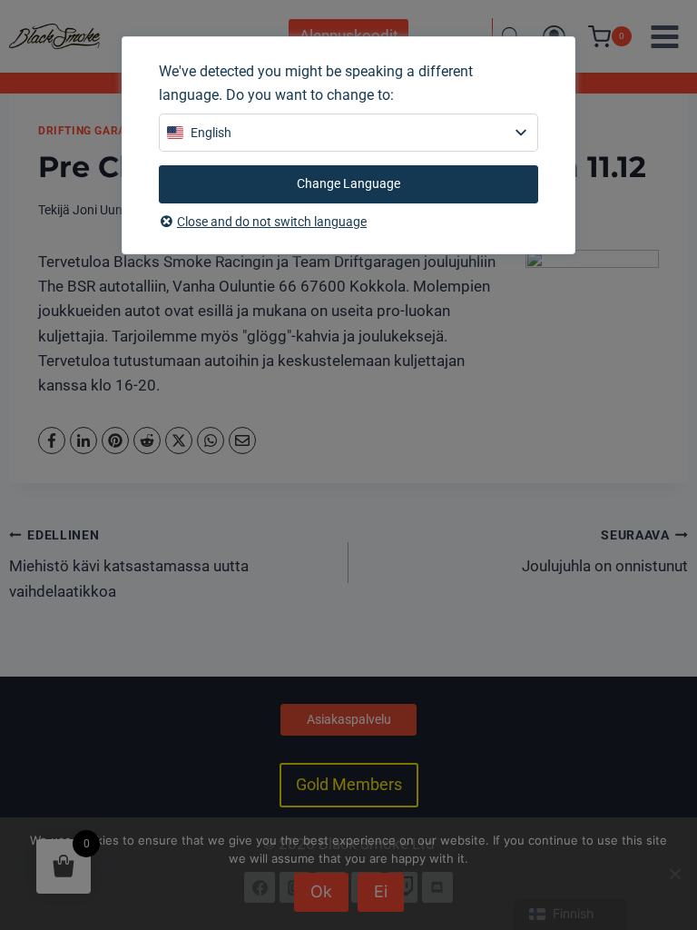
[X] (178, 440)
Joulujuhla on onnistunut (605, 552)
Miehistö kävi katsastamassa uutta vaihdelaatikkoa (129, 564)
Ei (381, 891)
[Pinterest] (115, 440)
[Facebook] (51, 440)
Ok (321, 891)
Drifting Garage (89, 130)
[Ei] (674, 874)
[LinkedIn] (83, 440)
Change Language (348, 183)
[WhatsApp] (210, 440)
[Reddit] (147, 440)
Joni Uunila (104, 210)
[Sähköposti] (242, 440)
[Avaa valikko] (664, 36)
